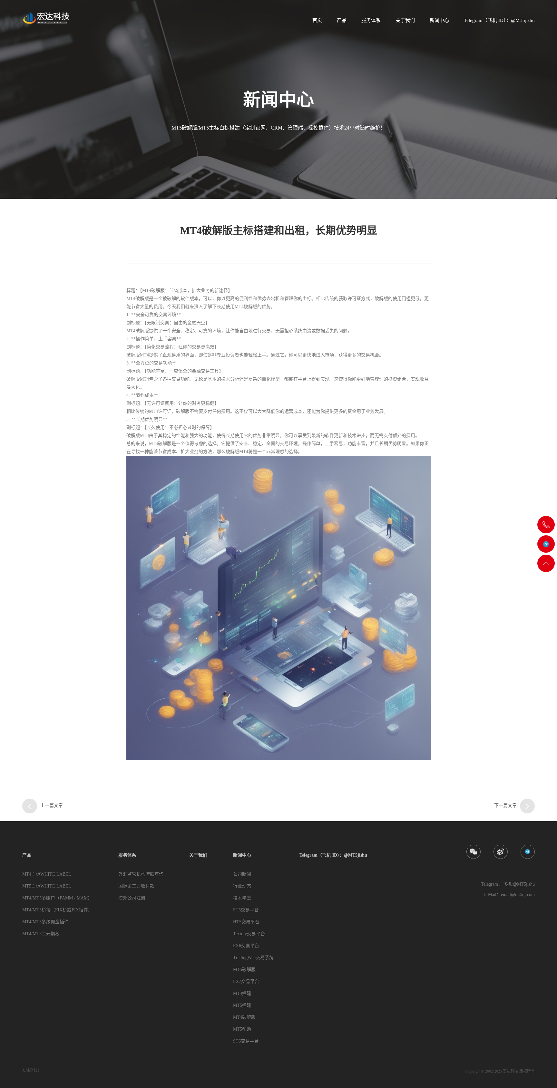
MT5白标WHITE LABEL (46, 886)
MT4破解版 (244, 1017)
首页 (317, 20)
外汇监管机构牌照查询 (140, 874)
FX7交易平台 (246, 981)
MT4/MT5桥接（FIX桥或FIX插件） (57, 910)
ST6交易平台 (246, 1041)
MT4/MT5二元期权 (41, 933)
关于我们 (405, 20)
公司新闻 (242, 874)
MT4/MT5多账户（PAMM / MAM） (57, 898)
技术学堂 (242, 898)
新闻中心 (439, 20)
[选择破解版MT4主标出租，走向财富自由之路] (527, 806)
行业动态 (242, 886)
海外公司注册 (131, 898)
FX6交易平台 (246, 945)
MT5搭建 (242, 1005)
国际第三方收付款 (136, 886)
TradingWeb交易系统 (253, 957)
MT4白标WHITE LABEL (46, 874)
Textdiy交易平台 (249, 933)
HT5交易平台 (246, 921)
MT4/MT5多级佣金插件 (45, 921)
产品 (342, 20)
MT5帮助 (242, 1029)
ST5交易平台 (246, 910)
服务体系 (371, 20)
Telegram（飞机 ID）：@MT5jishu (499, 20)
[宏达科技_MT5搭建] (45, 18)
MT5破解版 (244, 969)
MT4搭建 (242, 993)
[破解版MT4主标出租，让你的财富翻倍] (29, 806)
